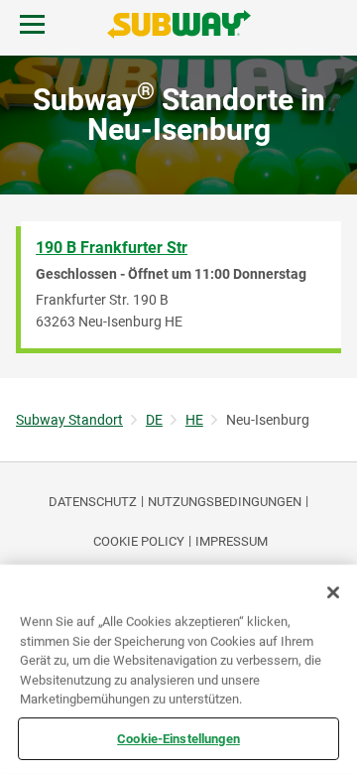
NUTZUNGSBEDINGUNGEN (224, 501)
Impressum (231, 541)
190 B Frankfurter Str (111, 247)
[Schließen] (333, 592)
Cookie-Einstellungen (178, 737)
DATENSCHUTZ (93, 501)
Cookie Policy (138, 541)
